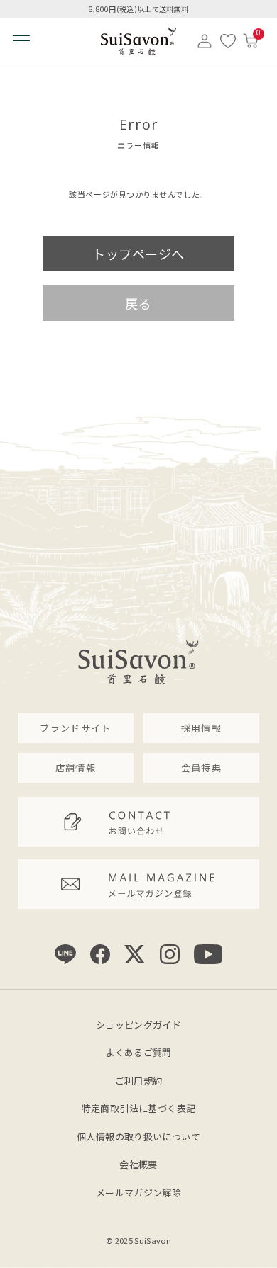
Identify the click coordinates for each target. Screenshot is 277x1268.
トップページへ (138, 253)
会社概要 (138, 1164)
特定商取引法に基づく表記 (139, 1108)
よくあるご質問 (138, 1052)
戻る (138, 303)
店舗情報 (75, 767)
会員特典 (201, 767)
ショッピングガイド (139, 1024)
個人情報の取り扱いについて (138, 1136)
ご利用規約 (139, 1080)
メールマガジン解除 (139, 1192)
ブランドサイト (75, 728)
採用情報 (201, 728)
